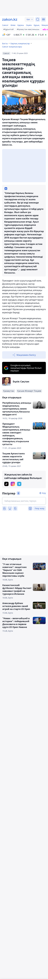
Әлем (13, 25)
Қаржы (20, 25)
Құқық (36, 25)
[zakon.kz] (9, 19)
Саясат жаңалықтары (12, 46)
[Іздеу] (37, 19)
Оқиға (29, 25)
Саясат (5, 25)
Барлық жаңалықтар (20, 43)
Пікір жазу (39, 508)
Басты (5, 43)
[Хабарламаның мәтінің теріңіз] (24, 501)
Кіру (44, 493)
